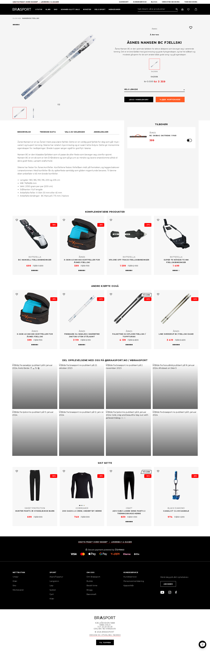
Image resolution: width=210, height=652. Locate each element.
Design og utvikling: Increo (105, 635)
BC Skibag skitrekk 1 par (162, 135)
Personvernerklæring (133, 581)
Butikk (90, 581)
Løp (51, 585)
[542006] (154, 64)
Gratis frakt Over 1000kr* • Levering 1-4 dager (36, 2)
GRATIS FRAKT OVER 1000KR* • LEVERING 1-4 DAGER (105, 542)
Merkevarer (18, 590)
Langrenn (54, 581)
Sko (14, 585)
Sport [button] (53, 573)
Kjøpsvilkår (128, 585)
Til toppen (105, 642)
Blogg (89, 590)
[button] (34, 386)
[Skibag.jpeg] (138, 136)
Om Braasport (93, 577)
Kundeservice (130, 577)
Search (177, 9)
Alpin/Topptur (56, 577)
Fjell (52, 594)
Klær (15, 581)
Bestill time (92, 585)
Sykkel (53, 590)
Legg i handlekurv (139, 100)
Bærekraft (91, 594)
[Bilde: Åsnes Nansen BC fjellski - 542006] (59, 67)
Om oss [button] (90, 573)
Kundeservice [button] (130, 573)
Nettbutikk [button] (19, 573)
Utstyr (15, 577)
